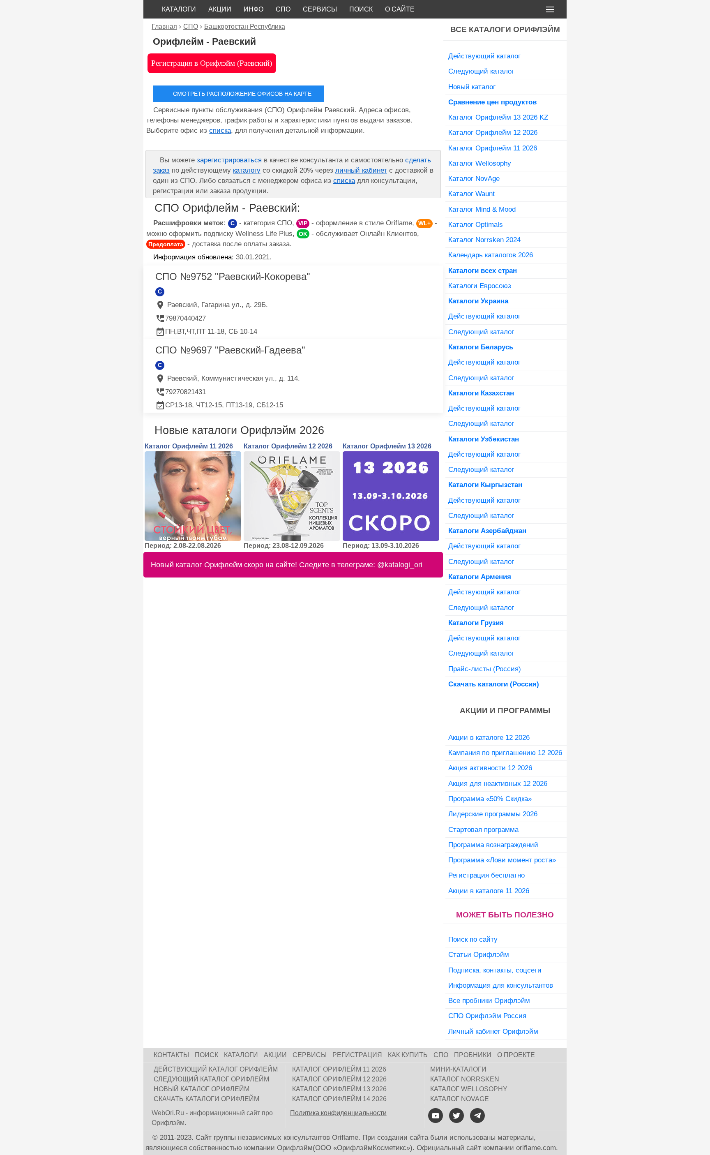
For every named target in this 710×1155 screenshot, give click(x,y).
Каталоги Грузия (476, 623)
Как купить (408, 1054)
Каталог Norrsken (464, 1079)
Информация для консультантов (500, 985)
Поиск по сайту (473, 939)
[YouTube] (435, 1115)
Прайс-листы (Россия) (484, 669)
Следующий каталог (481, 71)
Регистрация (357, 1054)
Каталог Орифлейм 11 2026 (189, 446)
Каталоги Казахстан (481, 393)
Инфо (253, 9)
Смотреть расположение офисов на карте (242, 93)
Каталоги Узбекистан (483, 439)
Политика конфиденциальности (338, 1112)
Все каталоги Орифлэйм (505, 29)
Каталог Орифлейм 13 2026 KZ (498, 117)
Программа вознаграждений (493, 845)
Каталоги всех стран (482, 270)
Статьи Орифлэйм (478, 954)
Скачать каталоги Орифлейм (206, 1098)
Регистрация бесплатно (486, 875)
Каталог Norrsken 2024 (484, 240)
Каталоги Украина (478, 301)
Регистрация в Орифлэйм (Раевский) (211, 63)
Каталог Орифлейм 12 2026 (288, 446)
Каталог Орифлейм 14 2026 (339, 1098)
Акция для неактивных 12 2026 (497, 783)
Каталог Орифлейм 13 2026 (387, 446)
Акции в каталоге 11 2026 (488, 891)
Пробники (472, 1054)
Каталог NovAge (474, 178)
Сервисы (320, 9)
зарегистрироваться (229, 160)
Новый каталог (472, 87)
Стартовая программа (483, 829)
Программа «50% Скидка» (490, 799)
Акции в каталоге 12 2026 (489, 737)
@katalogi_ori (399, 565)
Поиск (361, 9)
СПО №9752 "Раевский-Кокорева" (232, 276)
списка (220, 130)
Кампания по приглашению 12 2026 (505, 752)
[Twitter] (456, 1115)
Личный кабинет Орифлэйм (493, 1031)
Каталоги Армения (479, 577)
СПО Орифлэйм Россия (487, 1016)
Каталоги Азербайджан (487, 531)
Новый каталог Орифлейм (201, 1089)
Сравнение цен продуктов (492, 102)
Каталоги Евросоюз (479, 286)
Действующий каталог (484, 56)
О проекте (516, 1054)
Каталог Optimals (475, 224)
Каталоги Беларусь (480, 347)
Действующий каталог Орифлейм (216, 1069)
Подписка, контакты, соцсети (495, 970)
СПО (283, 9)
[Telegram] (477, 1115)
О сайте (400, 9)
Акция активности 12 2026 (490, 768)
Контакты (171, 1054)
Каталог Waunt (471, 193)
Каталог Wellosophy (479, 163)
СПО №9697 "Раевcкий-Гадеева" (230, 350)
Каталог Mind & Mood (482, 209)
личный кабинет (361, 170)
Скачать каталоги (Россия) (493, 684)
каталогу (246, 170)
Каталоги (179, 9)
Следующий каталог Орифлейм (211, 1079)
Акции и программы (505, 710)
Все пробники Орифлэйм (489, 1000)
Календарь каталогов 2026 (490, 255)
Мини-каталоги (458, 1069)
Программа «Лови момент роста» (502, 860)
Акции (219, 9)
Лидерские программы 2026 (492, 814)
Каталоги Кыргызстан (485, 484)
